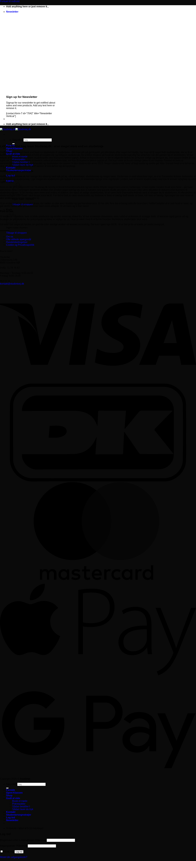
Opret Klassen (14, 148)
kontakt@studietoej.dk (12, 283)
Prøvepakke (18, 803)
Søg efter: (17, 140)
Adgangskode (13, 845)
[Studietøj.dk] (15, 129)
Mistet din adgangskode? (13, 857)
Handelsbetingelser (16, 242)
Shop (9, 795)
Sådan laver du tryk (22, 809)
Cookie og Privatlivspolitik (20, 245)
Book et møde (19, 801)
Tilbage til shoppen (16, 232)
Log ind (19, 852)
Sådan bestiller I (21, 806)
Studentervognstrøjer (18, 814)
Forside (10, 790)
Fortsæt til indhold (9, 1)
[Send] (13, 143)
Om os (9, 236)
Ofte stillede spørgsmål (18, 239)
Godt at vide (13, 798)
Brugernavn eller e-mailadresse (23, 840)
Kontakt (10, 167)
